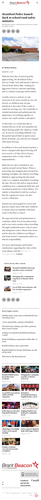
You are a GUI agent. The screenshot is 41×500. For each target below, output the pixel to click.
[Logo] (20, 2)
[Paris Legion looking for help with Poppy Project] (30, 423)
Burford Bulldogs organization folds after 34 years (19, 340)
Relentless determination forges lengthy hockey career (29, 395)
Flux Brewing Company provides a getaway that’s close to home (19, 327)
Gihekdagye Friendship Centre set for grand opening (10, 431)
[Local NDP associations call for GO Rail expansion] (7, 288)
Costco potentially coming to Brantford (17, 322)
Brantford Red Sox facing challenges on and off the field (19, 351)
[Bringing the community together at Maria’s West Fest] (7, 278)
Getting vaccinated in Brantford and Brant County (18, 334)
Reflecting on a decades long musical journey (11, 412)
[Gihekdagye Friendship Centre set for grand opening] (11, 423)
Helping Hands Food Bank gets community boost (29, 413)
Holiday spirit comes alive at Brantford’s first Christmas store (20, 316)
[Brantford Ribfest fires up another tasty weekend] (7, 269)
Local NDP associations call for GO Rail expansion (24, 288)
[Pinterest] (13, 31)
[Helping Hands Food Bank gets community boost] (30, 405)
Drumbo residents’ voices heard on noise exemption (10, 449)
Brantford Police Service (8, 24)
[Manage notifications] (36, 495)
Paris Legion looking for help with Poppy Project (30, 430)
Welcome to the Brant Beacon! (14, 356)
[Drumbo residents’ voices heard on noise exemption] (11, 441)
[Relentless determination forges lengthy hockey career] (30, 387)
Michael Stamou (10, 68)
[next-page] (6, 362)
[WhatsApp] (18, 31)
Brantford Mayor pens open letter (15, 346)
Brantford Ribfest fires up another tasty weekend (24, 269)
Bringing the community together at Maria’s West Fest (23, 278)
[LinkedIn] (3, 484)
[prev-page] (3, 362)
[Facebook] (4, 31)
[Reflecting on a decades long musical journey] (11, 405)
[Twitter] (9, 31)
